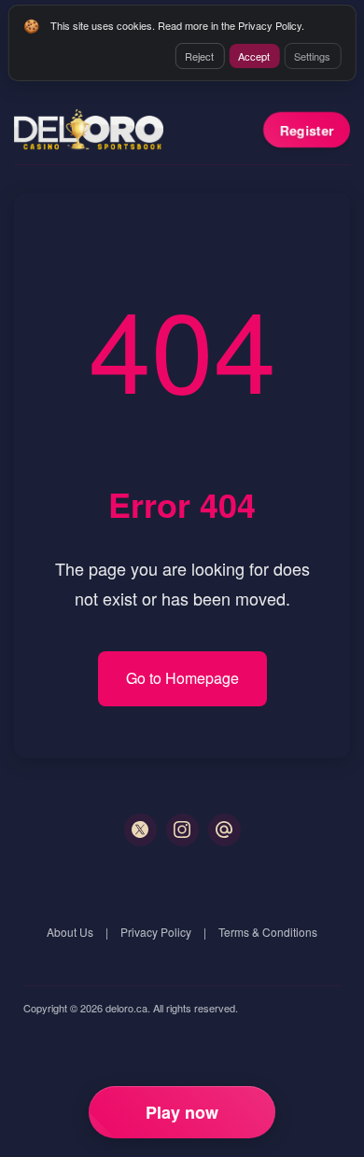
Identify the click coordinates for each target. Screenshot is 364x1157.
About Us (70, 932)
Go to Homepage (182, 678)
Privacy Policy (155, 932)
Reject (199, 56)
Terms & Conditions (267, 932)
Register (306, 129)
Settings (312, 56)
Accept (254, 56)
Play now (182, 1112)
